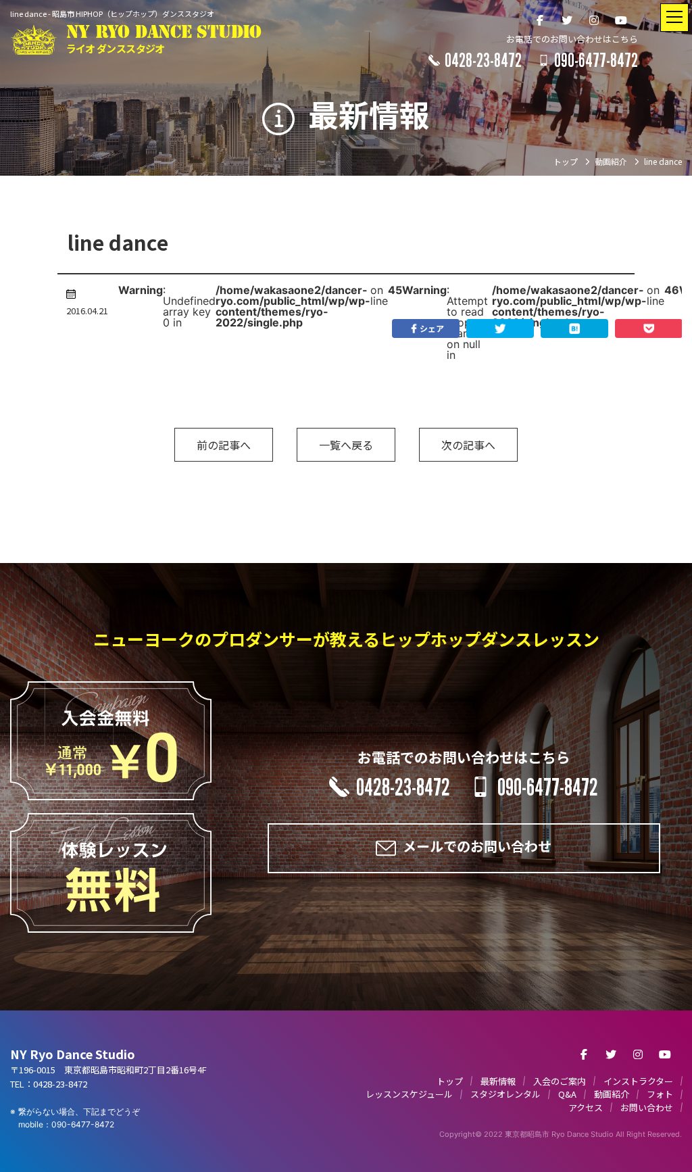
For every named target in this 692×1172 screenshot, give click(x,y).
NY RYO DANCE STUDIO (164, 39)
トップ (450, 1081)
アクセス (585, 1107)
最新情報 (498, 1081)
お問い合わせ (646, 1107)
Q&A (567, 1094)
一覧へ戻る (346, 445)
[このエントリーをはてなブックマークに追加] (574, 328)
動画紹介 (611, 1094)
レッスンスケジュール (409, 1094)
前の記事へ (224, 445)
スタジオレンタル (505, 1094)
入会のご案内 (559, 1081)
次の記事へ (468, 445)
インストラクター (638, 1081)
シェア (432, 328)
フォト (660, 1094)
